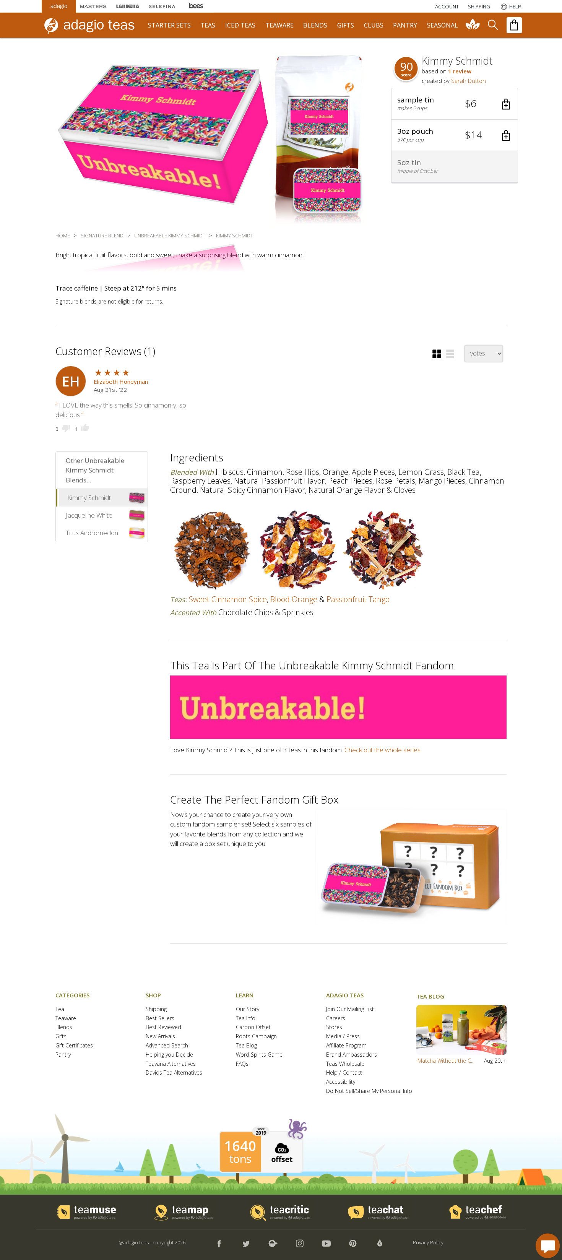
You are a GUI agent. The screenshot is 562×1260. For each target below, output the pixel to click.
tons (240, 1158)
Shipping (156, 1009)
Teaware (65, 1018)
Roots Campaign (256, 1036)
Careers (335, 1018)
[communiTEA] (472, 25)
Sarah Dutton (468, 80)
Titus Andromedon (92, 532)
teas (207, 25)
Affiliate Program (346, 1045)
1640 (240, 1146)
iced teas (240, 25)
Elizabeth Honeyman (121, 381)
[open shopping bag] (514, 25)
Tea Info (245, 1018)
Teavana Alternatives (171, 1064)
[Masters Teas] (93, 6)
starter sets (169, 25)
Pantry (63, 1055)
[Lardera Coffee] (127, 6)
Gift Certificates (74, 1045)
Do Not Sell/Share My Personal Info (369, 1091)
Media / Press (343, 1036)
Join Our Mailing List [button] (350, 1009)
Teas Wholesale (345, 1064)
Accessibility (340, 1082)
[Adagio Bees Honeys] (196, 6)
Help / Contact (344, 1073)
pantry (405, 25)
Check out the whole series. (383, 749)
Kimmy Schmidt (89, 497)
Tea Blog (246, 1045)
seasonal (442, 25)
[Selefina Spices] (162, 6)
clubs (373, 25)
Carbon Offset (253, 1027)
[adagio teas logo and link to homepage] (93, 25)
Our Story (247, 1009)
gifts (345, 25)
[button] (454, 104)
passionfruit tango (358, 599)
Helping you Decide (169, 1055)
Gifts (61, 1036)
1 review (459, 71)
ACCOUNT (447, 6)
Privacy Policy (428, 1242)
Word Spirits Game (259, 1055)
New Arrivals (160, 1036)
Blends (63, 1027)
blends (315, 25)
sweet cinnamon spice (228, 599)
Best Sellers (160, 1018)
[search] (492, 25)
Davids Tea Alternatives (174, 1073)
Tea (59, 1009)
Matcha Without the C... (445, 1060)
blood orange (293, 599)
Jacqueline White (89, 515)
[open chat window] (547, 1245)
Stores (334, 1027)
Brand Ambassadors (351, 1055)
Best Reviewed (163, 1027)
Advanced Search (167, 1045)
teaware (279, 25)
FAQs (242, 1064)
